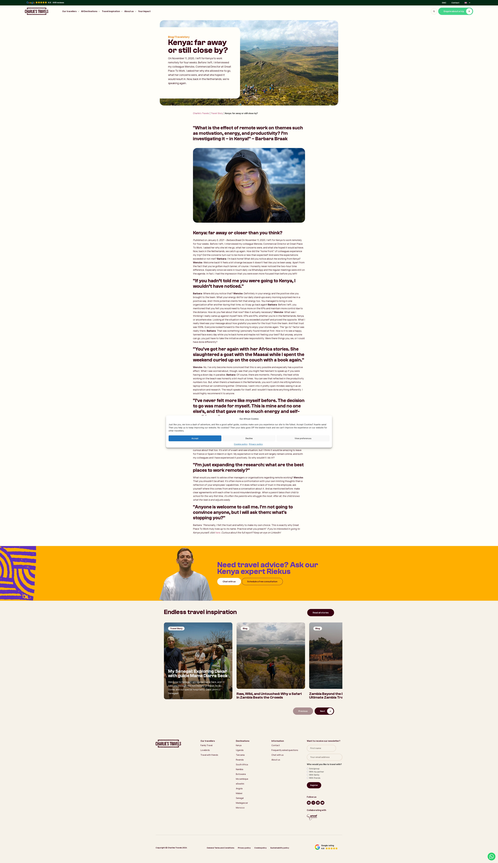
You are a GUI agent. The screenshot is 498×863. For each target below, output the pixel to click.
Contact (455, 2)
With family (314, 775)
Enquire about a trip (454, 11)
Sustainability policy (279, 848)
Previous (303, 711)
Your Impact (144, 11)
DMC (444, 2)
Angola (239, 788)
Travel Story (217, 113)
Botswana (241, 774)
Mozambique (242, 778)
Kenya (238, 745)
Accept (195, 438)
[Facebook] (309, 803)
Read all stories (321, 612)
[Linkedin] (318, 803)
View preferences (303, 438)
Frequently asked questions (284, 750)
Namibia (239, 769)
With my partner (316, 772)
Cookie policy (241, 444)
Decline (249, 438)
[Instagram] (313, 803)
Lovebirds (205, 750)
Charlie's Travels (201, 113)
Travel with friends (209, 754)
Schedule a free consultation (262, 581)
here (217, 532)
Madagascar (242, 802)
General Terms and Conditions (220, 848)
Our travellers (69, 11)
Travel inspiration (111, 11)
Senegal (240, 798)
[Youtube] (322, 803)
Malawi (239, 793)
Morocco (240, 807)
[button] (326, 847)
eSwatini (240, 783)
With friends (314, 778)
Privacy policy (256, 444)
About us (129, 11)
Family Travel (206, 745)
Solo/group (314, 769)
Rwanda (240, 759)
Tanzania (240, 754)
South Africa (242, 764)
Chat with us (229, 581)
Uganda (239, 750)
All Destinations (89, 11)
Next (322, 711)
